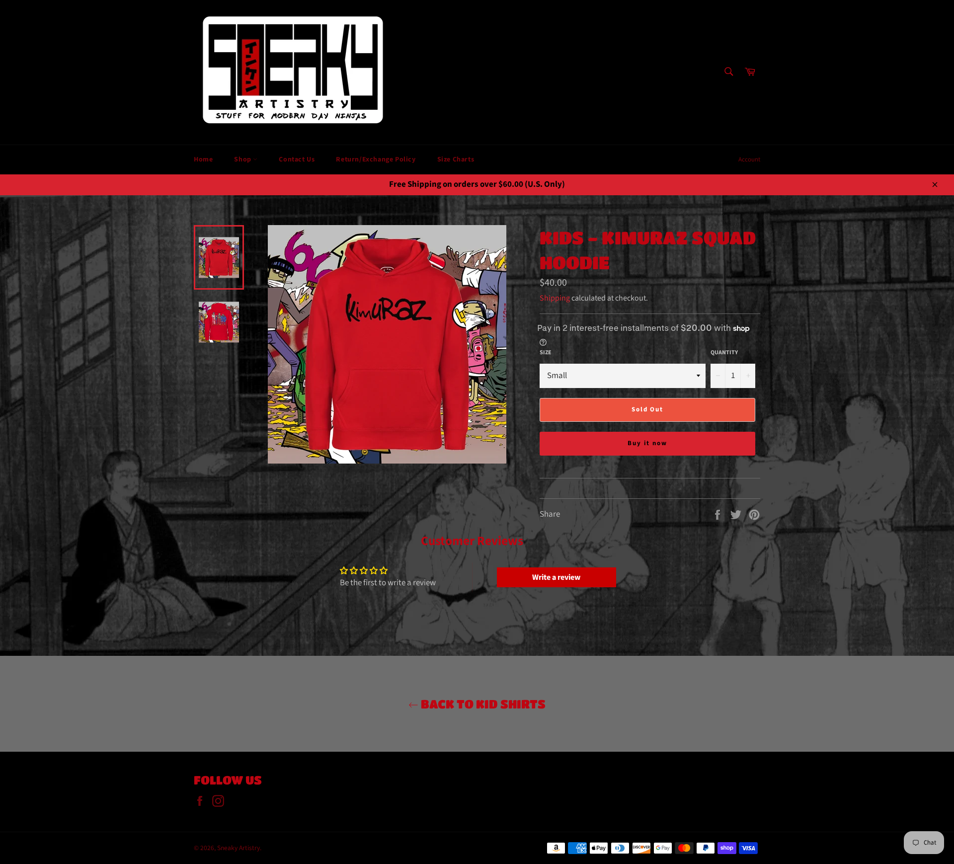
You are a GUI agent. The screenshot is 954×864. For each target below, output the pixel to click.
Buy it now (648, 443)
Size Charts (456, 159)
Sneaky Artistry (238, 848)
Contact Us (297, 159)
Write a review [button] (556, 577)
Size (546, 353)
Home (203, 159)
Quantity (724, 353)
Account (749, 159)
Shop (243, 159)
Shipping (555, 298)
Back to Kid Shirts (482, 703)
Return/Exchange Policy (375, 159)
